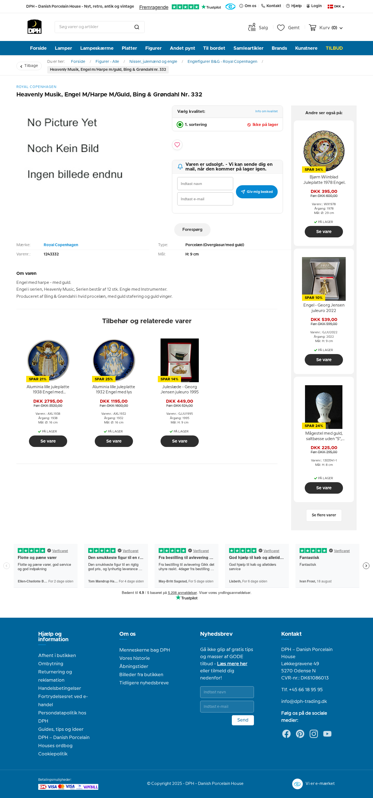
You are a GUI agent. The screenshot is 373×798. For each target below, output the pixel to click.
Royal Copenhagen (61, 245)
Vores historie (134, 658)
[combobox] (100, 27)
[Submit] (137, 27)
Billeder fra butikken (141, 675)
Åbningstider (133, 666)
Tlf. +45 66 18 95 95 (302, 690)
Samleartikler (248, 48)
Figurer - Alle (107, 62)
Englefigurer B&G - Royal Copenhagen (222, 62)
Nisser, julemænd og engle (153, 62)
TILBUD (334, 48)
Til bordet (214, 48)
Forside (38, 48)
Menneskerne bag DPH (144, 650)
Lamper (63, 48)
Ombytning (50, 664)
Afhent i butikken (57, 655)
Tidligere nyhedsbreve (144, 683)
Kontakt (291, 634)
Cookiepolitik (52, 754)
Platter (129, 48)
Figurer (153, 48)
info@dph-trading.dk (304, 701)
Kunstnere (306, 48)
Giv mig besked (260, 191)
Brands (279, 48)
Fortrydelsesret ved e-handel (63, 700)
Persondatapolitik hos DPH (62, 717)
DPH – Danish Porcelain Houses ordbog (64, 741)
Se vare (48, 441)
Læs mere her (232, 664)
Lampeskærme (97, 48)
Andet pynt (182, 48)
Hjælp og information (53, 636)
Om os (127, 634)
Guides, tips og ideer (61, 729)
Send (242, 720)
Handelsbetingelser (59, 688)
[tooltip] (48, 390)
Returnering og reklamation (55, 676)
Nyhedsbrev (216, 634)
